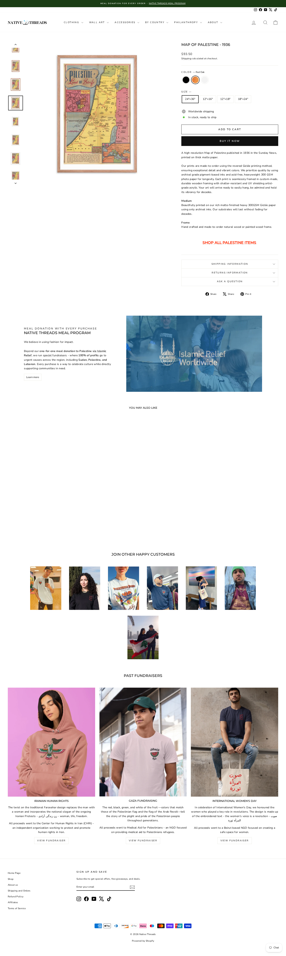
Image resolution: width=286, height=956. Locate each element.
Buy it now (230, 141)
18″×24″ (243, 99)
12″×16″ (208, 99)
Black (186, 80)
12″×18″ (225, 99)
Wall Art (97, 22)
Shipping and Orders (19, 890)
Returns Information (230, 272)
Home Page (14, 873)
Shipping (186, 58)
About (213, 22)
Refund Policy (16, 896)
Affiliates (13, 902)
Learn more (32, 377)
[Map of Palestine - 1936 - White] (45, 529)
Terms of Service (17, 908)
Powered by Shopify (143, 940)
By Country (155, 22)
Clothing (72, 22)
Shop (10, 879)
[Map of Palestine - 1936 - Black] (35, 529)
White (205, 80)
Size (186, 91)
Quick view (40, 511)
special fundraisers (55, 355)
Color (192, 72)
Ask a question (230, 281)
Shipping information (229, 263)
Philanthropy (186, 22)
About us (13, 884)
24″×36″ (190, 99)
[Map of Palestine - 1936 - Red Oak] (40, 529)
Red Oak (195, 80)
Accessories (125, 22)
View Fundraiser (51, 840)
